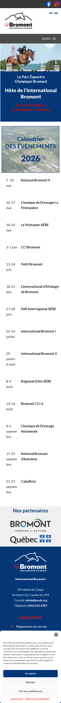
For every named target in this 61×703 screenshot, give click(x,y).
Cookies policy (17, 698)
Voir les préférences (30, 691)
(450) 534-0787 (37, 605)
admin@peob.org (36, 600)
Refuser (30, 682)
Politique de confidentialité (37, 698)
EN (56, 13)
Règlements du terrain (31, 626)
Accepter (30, 673)
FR (50, 13)
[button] (56, 634)
